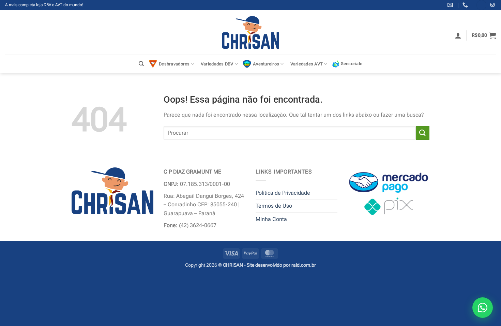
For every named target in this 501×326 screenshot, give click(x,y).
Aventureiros (266, 63)
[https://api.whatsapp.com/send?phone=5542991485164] (466, 5)
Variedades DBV (217, 63)
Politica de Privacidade (283, 193)
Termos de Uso (274, 206)
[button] (458, 35)
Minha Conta (271, 219)
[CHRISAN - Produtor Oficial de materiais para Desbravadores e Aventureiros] (250, 32)
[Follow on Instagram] (492, 5)
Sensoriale (352, 63)
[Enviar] (422, 132)
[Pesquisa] (141, 63)
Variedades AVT (306, 63)
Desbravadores (174, 63)
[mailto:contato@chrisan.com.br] (451, 5)
